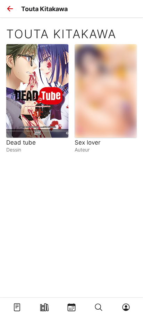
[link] (37, 98)
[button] (10, 9)
